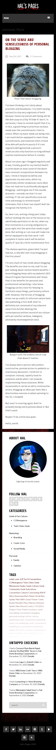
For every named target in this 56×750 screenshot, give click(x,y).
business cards (36, 609)
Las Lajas (20, 662)
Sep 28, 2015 (15, 56)
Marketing (14, 533)
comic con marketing (18, 623)
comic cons (14, 579)
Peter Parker (22, 609)
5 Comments (36, 56)
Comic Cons (19, 543)
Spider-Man (14, 599)
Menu (6, 18)
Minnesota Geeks (17, 586)
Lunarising (20, 681)
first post (20, 630)
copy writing (28, 633)
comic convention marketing (32, 619)
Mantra (32, 603)
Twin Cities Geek (22, 526)
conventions (25, 613)
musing (21, 616)
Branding (18, 537)
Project (12, 609)
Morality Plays (21, 603)
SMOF (43, 592)
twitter (28, 616)
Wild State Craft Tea (25, 670)
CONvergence (20, 520)
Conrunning (33, 592)
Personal (13, 556)
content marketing (34, 630)
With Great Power (28, 599)
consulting (14, 613)
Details (31, 656)
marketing (38, 626)
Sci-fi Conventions (32, 579)
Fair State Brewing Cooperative (25, 652)
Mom (15, 636)
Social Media (19, 548)
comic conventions (37, 623)
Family (16, 560)
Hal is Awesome (16, 596)
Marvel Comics (27, 606)
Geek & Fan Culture (18, 516)
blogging (36, 613)
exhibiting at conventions (21, 626)
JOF (22, 579)
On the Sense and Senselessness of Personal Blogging (27, 44)
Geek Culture (32, 586)
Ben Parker (29, 596)
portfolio (18, 633)
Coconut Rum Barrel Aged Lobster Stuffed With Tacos (24, 649)
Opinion (17, 565)
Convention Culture (18, 592)
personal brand (25, 636)
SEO (36, 633)
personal (13, 616)
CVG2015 (39, 606)
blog (34, 636)
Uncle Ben (40, 596)
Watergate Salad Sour (26, 690)
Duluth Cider (33, 662)
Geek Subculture (28, 589)
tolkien (12, 630)
